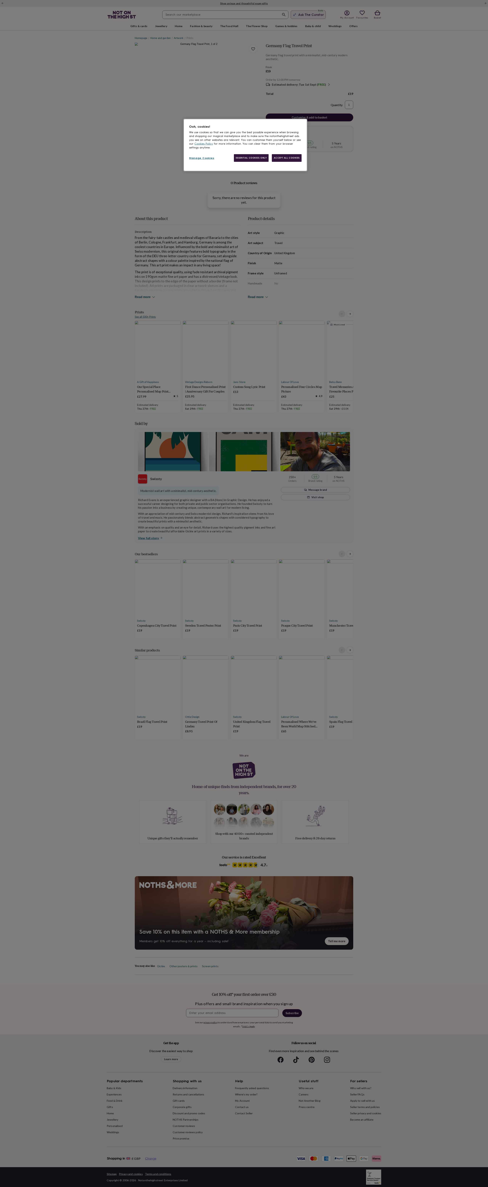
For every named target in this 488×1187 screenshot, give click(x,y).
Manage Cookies (201, 158)
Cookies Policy (203, 143)
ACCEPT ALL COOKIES (287, 157)
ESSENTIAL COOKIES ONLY (251, 157)
